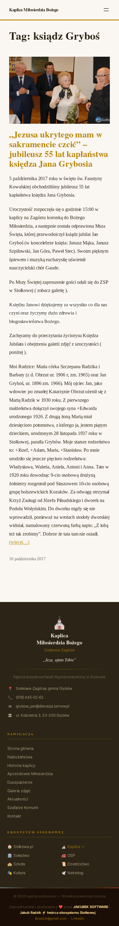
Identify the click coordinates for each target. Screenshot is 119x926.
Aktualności (17, 799)
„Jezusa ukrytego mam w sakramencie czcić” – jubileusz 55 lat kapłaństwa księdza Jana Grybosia (58, 149)
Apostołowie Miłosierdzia (30, 773)
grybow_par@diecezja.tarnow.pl (42, 706)
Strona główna (20, 748)
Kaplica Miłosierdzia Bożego (33, 9)
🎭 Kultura (16, 873)
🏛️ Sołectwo (18, 855)
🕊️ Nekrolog (72, 873)
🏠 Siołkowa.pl (20, 846)
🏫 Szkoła (16, 864)
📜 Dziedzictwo (75, 864)
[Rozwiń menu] (106, 9)
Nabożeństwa (19, 757)
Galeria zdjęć (19, 791)
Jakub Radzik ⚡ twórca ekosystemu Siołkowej (58, 912)
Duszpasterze (19, 782)
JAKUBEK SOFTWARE (90, 907)
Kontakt (14, 816)
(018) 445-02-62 (29, 697)
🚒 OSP (68, 855)
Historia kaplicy (21, 765)
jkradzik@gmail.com (51, 918)
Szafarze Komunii (22, 807)
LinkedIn (77, 918)
